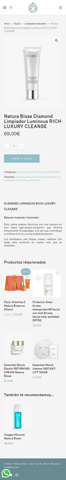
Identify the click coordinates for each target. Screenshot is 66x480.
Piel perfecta (22, 180)
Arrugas (19, 177)
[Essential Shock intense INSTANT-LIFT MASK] (46, 346)
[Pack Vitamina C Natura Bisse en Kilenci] (18, 283)
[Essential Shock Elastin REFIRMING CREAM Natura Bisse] (18, 346)
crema (28, 177)
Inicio (7, 23)
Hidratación (54, 177)
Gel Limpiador (39, 177)
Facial (17, 23)
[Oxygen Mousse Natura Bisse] (18, 416)
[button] (4, 7)
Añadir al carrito (21, 158)
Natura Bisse (54, 172)
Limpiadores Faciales (35, 23)
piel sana (34, 180)
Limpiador (9, 180)
